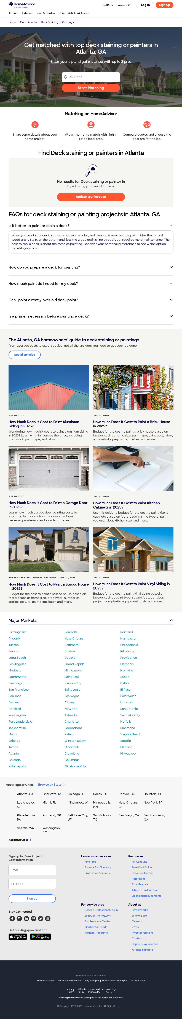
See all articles (24, 355)
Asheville (71, 715)
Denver (14, 702)
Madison (126, 747)
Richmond (127, 728)
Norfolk (125, 721)
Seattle (125, 741)
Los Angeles (17, 664)
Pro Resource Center (98, 921)
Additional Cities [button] (18, 840)
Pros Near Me (140, 884)
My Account (139, 861)
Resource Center (142, 873)
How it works (140, 910)
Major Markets (22, 620)
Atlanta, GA (25, 794)
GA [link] (22, 22)
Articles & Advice (78, 13)
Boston (70, 651)
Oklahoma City (75, 766)
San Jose (15, 696)
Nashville (126, 670)
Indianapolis (17, 766)
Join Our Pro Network (98, 915)
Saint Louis (72, 690)
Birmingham (17, 632)
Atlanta (14, 753)
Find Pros (90, 861)
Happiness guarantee (145, 944)
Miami (13, 734)
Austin (124, 677)
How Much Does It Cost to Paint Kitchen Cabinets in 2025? (126, 505)
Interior (13, 13)
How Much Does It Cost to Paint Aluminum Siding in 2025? (44, 424)
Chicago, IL (76, 794)
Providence (128, 658)
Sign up (32, 898)
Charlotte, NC (52, 794)
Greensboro (73, 728)
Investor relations (142, 932)
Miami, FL (49, 802)
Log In (145, 5)
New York (71, 709)
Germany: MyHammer (69, 980)
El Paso (125, 690)
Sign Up (164, 5)
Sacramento (18, 677)
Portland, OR (51, 815)
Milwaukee (128, 753)
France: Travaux (45, 980)
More (61, 13)
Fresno (13, 651)
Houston (126, 702)
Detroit (70, 658)
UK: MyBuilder (137, 980)
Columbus (72, 760)
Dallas (124, 683)
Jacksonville (17, 728)
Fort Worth (128, 696)
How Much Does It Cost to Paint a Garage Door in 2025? (48, 505)
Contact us (139, 938)
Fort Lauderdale (20, 721)
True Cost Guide (142, 867)
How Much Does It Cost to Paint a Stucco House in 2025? (49, 586)
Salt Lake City (130, 715)
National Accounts (96, 932)
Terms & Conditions (112, 997)
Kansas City (73, 683)
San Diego (16, 683)
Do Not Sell (94, 990)
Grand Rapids (74, 664)
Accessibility (109, 991)
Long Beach (17, 658)
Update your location (91, 197)
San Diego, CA (129, 815)
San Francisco (19, 690)
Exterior (27, 13)
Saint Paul (72, 677)
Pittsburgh (127, 651)
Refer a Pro (139, 878)
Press (135, 927)
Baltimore (72, 645)
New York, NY (153, 802)
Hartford (15, 709)
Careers (137, 921)
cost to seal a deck (25, 244)
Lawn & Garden (45, 13)
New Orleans (74, 638)
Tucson (14, 645)
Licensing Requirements (146, 895)
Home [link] (12, 22)
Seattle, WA (25, 828)
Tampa (13, 747)
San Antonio (129, 709)
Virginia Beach (130, 734)
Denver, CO (127, 794)
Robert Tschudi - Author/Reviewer (32, 577)
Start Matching (91, 88)
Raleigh (70, 734)
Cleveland (72, 753)
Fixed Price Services (97, 873)
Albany (69, 702)
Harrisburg (128, 638)
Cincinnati (72, 747)
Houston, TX (152, 794)
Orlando (14, 741)
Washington (17, 715)
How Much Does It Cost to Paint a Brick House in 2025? (131, 424)
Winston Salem (75, 741)
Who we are (139, 915)
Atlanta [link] (32, 22)
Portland (126, 632)
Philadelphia (129, 645)
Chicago (15, 760)
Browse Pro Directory (98, 867)
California (81, 990)
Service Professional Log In (101, 910)
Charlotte (72, 721)
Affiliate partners (142, 949)
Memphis (126, 664)
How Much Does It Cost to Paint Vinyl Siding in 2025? (131, 586)
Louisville (71, 632)
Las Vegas (72, 696)
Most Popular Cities (20, 785)
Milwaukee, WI (78, 802)
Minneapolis (73, 670)
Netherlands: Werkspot (114, 980)
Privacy (70, 990)
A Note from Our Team (145, 890)
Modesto (15, 670)
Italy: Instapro (92, 980)
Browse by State (49, 784)
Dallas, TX (100, 794)
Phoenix (14, 638)
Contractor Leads (96, 927)
